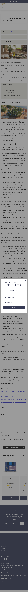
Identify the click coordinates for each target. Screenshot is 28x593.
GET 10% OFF (14, 307)
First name (5, 294)
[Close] (25, 280)
